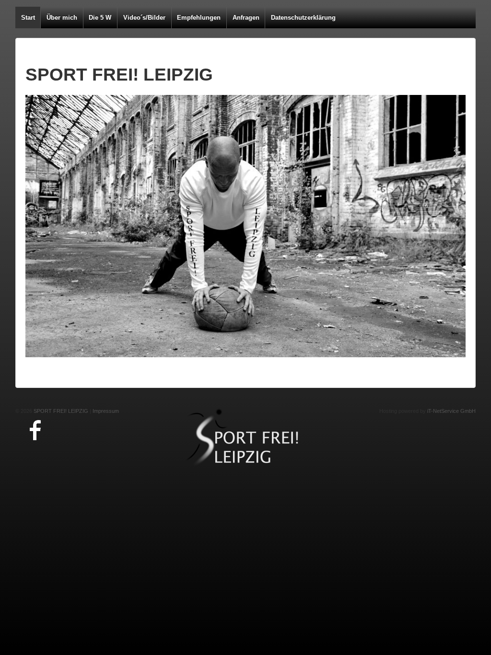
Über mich (62, 17)
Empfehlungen (199, 17)
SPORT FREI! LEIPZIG (60, 411)
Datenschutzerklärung (303, 17)
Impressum (106, 411)
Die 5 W (100, 17)
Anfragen (246, 17)
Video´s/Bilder (144, 17)
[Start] (245, 438)
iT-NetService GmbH (451, 411)
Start (28, 17)
